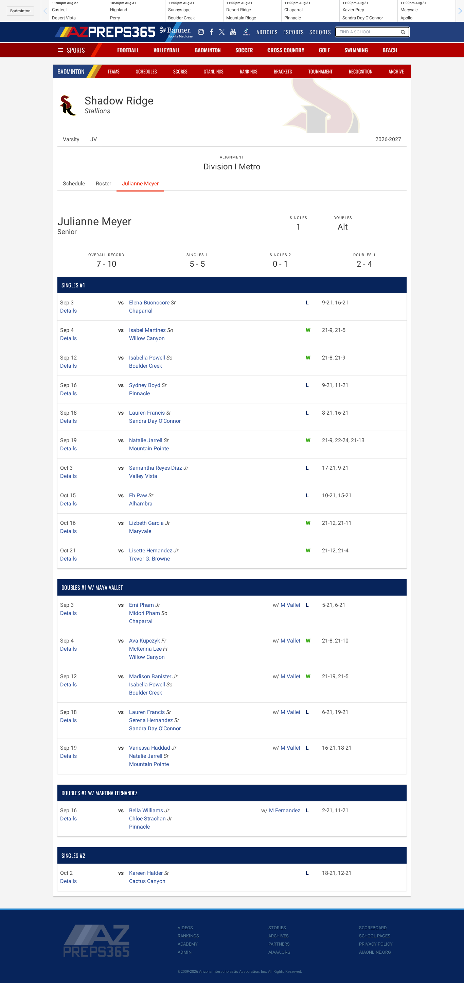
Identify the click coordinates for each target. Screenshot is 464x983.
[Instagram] (201, 32)
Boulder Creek (145, 366)
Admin (185, 952)
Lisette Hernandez (151, 550)
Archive (396, 71)
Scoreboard (373, 927)
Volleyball (167, 50)
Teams (114, 71)
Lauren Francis (147, 413)
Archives (278, 935)
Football (128, 50)
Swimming (356, 50)
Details (68, 310)
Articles (267, 32)
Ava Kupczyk (145, 640)
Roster (103, 183)
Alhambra (141, 503)
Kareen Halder (146, 873)
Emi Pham (142, 605)
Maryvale (140, 531)
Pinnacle (139, 393)
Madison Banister (151, 676)
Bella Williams (146, 810)
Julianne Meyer (140, 183)
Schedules (146, 71)
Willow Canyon (147, 338)
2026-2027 (388, 139)
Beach (389, 50)
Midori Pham (145, 613)
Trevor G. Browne (149, 558)
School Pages (374, 935)
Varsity (71, 139)
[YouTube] (233, 32)
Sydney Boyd (145, 385)
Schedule (74, 183)
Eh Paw (138, 495)
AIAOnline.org (375, 952)
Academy (188, 944)
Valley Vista (143, 476)
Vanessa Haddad (150, 748)
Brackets (283, 71)
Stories (277, 927)
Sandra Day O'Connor (155, 421)
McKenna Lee (146, 649)
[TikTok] (246, 31)
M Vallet (290, 605)
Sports (76, 50)
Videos (185, 927)
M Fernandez (284, 810)
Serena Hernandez (151, 720)
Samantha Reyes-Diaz (156, 468)
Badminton (20, 11)
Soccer (244, 50)
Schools (320, 32)
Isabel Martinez (148, 330)
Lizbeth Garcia (147, 523)
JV (93, 139)
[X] (222, 32)
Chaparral (141, 310)
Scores (180, 71)
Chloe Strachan (148, 818)
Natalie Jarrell (146, 440)
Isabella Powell (147, 357)
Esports (293, 32)
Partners (279, 944)
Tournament (320, 71)
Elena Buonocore (150, 302)
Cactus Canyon (147, 881)
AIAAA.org (279, 952)
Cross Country (285, 50)
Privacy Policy (376, 944)
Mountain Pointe (149, 448)
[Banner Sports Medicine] (176, 32)
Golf (324, 50)
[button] (460, 11)
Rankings (248, 71)
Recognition (360, 71)
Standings (214, 71)
